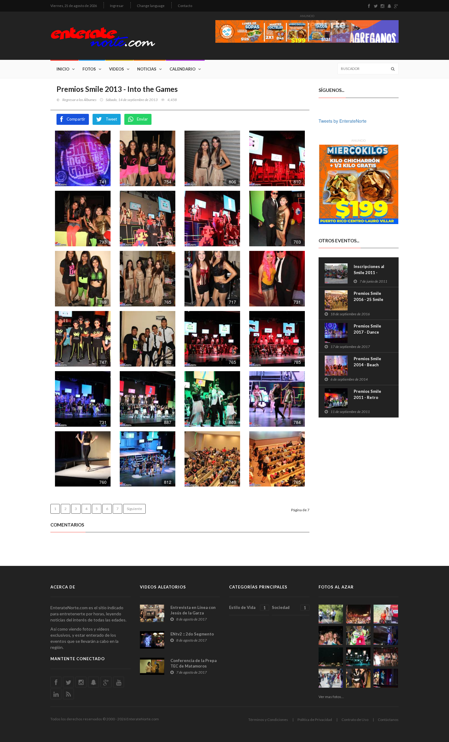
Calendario (182, 69)
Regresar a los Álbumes (79, 99)
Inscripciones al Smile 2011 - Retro (369, 272)
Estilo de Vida (247, 607)
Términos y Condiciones (268, 719)
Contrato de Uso (354, 719)
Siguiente (134, 508)
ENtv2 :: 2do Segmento (192, 634)
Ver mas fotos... (331, 696)
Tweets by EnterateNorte (343, 121)
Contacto (185, 6)
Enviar (142, 119)
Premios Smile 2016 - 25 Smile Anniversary (368, 299)
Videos (116, 69)
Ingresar (117, 6)
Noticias (146, 69)
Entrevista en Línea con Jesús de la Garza (193, 610)
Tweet (111, 119)
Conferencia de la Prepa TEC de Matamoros (193, 663)
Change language (151, 6)
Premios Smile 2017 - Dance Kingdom (367, 332)
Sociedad (289, 607)
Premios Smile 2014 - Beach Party (367, 364)
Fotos (89, 69)
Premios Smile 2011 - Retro (367, 394)
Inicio (63, 69)
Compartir (76, 119)
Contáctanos (388, 719)
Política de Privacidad (315, 719)
